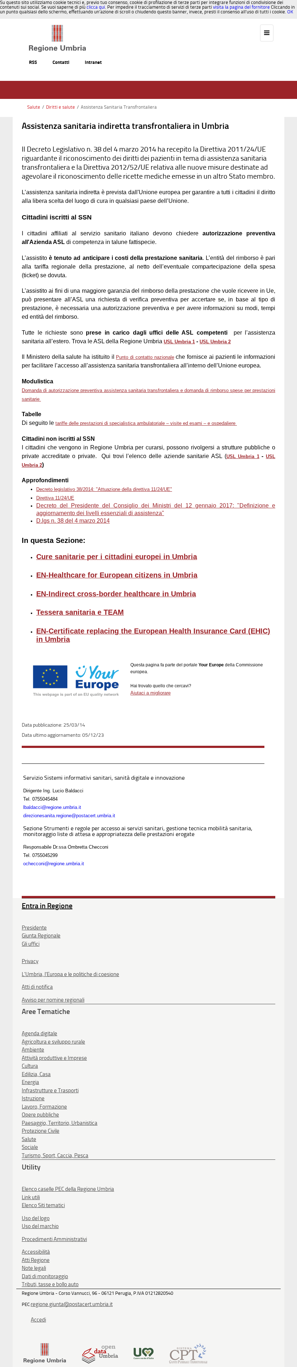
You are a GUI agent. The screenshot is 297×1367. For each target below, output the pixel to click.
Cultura (30, 1066)
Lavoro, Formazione (44, 1106)
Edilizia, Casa (36, 1074)
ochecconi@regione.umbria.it (53, 863)
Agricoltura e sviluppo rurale (53, 1042)
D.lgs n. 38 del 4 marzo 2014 (73, 521)
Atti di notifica (37, 987)
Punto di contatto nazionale (145, 357)
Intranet (93, 62)
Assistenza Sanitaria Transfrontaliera (119, 107)
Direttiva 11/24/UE (55, 498)
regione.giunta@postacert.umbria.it (72, 1304)
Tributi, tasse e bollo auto (50, 1284)
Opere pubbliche (40, 1114)
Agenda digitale (39, 1033)
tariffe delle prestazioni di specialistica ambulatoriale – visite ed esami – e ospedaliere (146, 423)
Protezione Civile (40, 1131)
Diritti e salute (60, 107)
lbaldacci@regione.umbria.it (52, 807)
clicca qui (96, 7)
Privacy (30, 961)
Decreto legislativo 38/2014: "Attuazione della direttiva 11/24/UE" (104, 489)
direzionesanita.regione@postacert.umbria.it (69, 815)
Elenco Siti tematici (43, 1205)
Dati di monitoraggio (45, 1276)
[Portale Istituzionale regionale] (45, 1352)
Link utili (31, 1197)
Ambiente (33, 1049)
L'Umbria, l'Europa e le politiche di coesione (70, 974)
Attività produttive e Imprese (54, 1058)
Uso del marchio (40, 1226)
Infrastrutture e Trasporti (50, 1090)
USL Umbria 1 (179, 341)
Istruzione (33, 1098)
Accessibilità (36, 1252)
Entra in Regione (47, 905)
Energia (30, 1082)
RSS (33, 62)
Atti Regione (36, 1260)
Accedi (38, 1319)
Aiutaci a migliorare (150, 693)
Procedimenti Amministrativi (54, 1239)
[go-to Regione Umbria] (57, 28)
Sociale (30, 1147)
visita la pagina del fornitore (241, 7)
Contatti (61, 62)
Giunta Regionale (41, 935)
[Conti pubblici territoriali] (188, 1352)
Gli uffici (30, 944)
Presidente (34, 927)
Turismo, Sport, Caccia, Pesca (55, 1155)
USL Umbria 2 (215, 341)
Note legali (34, 1268)
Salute (33, 107)
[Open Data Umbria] (99, 1352)
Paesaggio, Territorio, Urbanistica (59, 1123)
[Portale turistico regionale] (144, 1352)
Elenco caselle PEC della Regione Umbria (68, 1189)
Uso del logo (36, 1218)
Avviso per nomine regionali (53, 1000)
